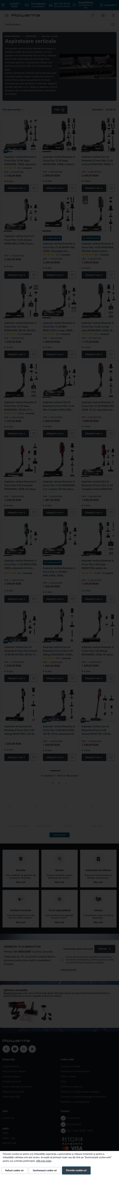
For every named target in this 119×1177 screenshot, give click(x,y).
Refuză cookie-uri (14, 1170)
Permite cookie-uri (76, 1170)
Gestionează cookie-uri (45, 1170)
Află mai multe (43, 1161)
